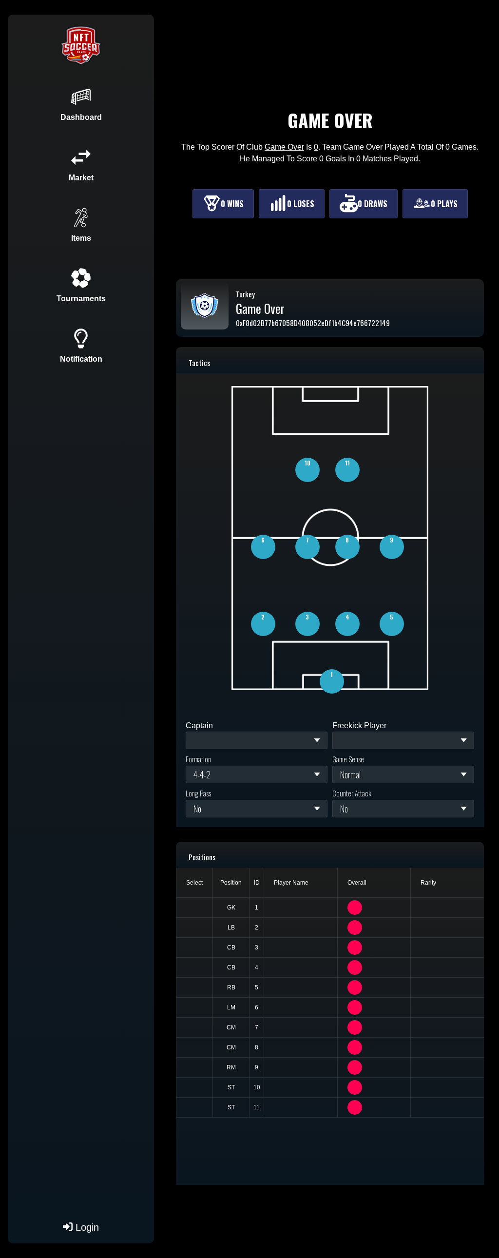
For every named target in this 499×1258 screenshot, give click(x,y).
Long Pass (198, 793)
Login (86, 1227)
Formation (198, 759)
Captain (199, 725)
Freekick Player (359, 725)
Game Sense (348, 759)
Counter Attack (351, 793)
